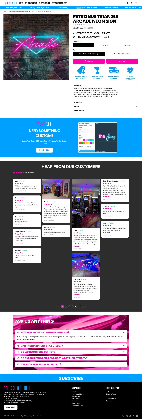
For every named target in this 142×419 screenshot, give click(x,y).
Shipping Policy (111, 394)
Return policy (78, 102)
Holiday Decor (76, 403)
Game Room (75, 401)
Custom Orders (111, 398)
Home (5, 11)
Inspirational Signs (77, 405)
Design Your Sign (10, 407)
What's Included (79, 111)
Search (74, 392)
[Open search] (128, 3)
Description (77, 85)
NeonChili (11, 416)
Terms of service (37, 416)
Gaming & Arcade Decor (23, 11)
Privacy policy (28, 416)
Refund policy (19, 416)
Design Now (44, 150)
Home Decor (75, 398)
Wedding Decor (76, 396)
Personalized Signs (78, 394)
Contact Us (109, 401)
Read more (47, 217)
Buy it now (122, 61)
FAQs (107, 392)
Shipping (76, 106)
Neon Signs (12, 11)
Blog (107, 396)
